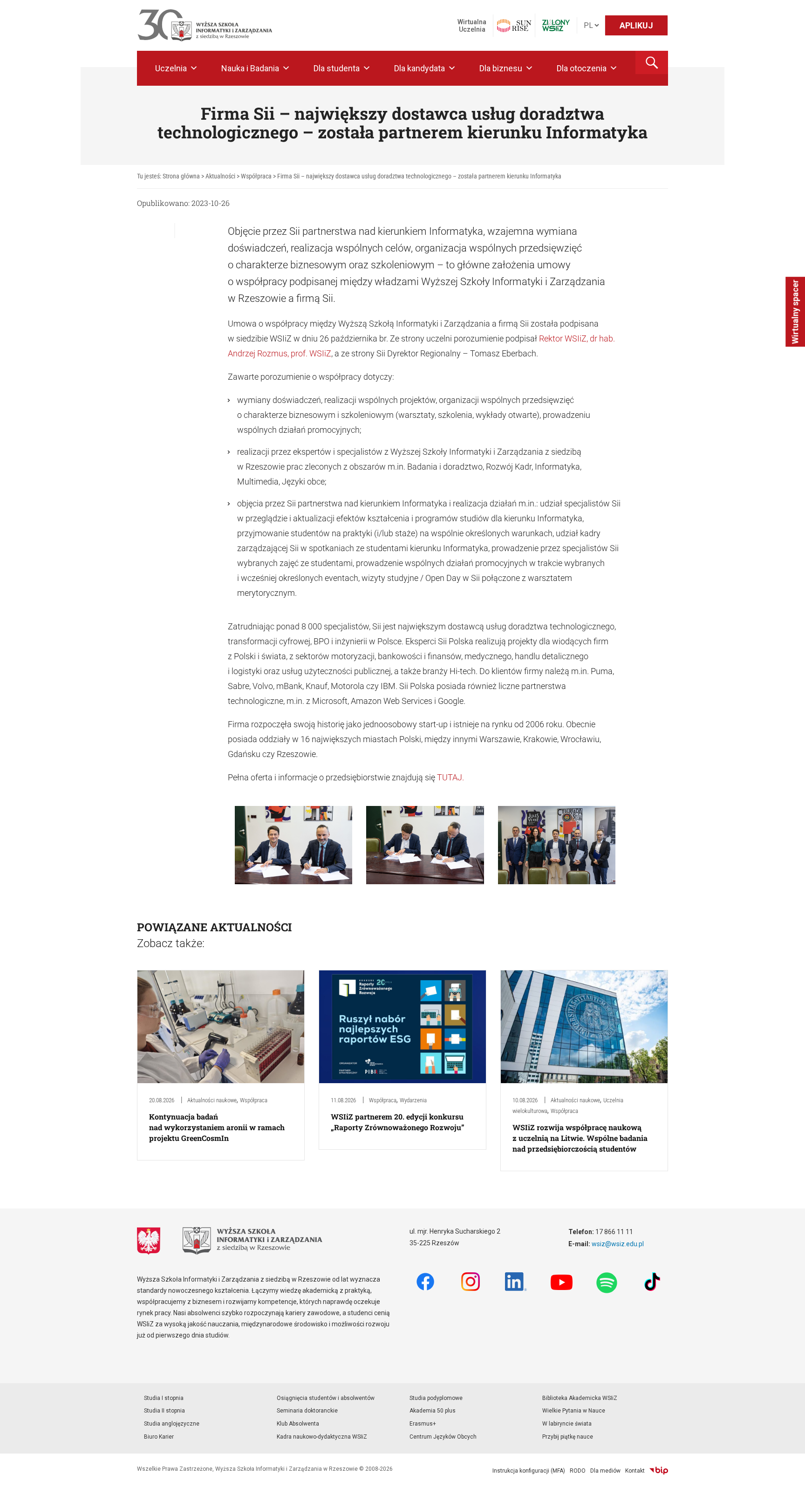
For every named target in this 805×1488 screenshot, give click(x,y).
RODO (578, 1471)
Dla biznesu (500, 68)
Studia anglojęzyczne (171, 1423)
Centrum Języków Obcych (443, 1436)
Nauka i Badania (250, 68)
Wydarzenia (413, 1100)
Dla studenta (337, 68)
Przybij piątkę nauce (567, 1436)
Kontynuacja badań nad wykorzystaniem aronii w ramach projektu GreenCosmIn (217, 1127)
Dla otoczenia (582, 68)
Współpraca (253, 1100)
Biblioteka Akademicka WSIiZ (579, 1398)
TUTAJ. (450, 777)
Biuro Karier (159, 1436)
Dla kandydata (419, 68)
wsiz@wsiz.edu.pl (618, 1244)
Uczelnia (171, 68)
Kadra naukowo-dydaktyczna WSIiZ (322, 1436)
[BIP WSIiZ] (658, 1471)
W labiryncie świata (567, 1423)
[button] (651, 62)
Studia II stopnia (164, 1410)
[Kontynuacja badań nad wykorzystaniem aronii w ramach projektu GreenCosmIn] (220, 1026)
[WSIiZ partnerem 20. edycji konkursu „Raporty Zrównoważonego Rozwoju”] (402, 1026)
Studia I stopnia (164, 1398)
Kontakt (635, 1471)
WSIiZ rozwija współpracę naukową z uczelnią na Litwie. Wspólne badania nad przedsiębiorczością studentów (580, 1138)
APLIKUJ (636, 25)
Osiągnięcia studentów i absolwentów (326, 1398)
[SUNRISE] (514, 25)
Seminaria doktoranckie (307, 1410)
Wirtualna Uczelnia (471, 25)
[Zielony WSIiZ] (556, 25)
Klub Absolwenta (298, 1423)
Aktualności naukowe (212, 1100)
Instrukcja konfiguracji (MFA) (528, 1471)
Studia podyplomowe (436, 1398)
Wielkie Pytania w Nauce (573, 1410)
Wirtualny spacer (795, 312)
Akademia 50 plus (432, 1410)
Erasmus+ (422, 1423)
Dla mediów (605, 1471)
